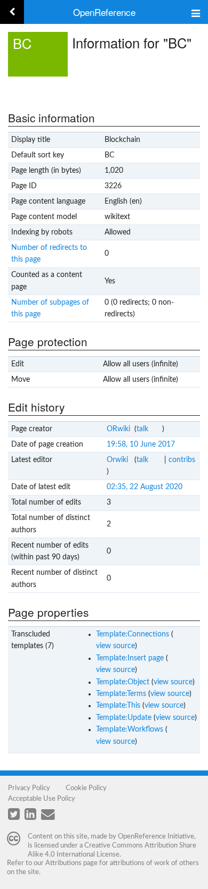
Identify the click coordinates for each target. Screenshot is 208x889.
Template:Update (123, 718)
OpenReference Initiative (156, 836)
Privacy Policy (29, 788)
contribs (182, 460)
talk (142, 429)
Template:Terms (121, 694)
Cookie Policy (86, 788)
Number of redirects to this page (49, 253)
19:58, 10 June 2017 (141, 444)
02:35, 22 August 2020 (144, 487)
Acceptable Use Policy (41, 798)
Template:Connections (132, 634)
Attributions (63, 863)
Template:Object (122, 682)
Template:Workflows (129, 729)
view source (115, 646)
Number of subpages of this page (50, 308)
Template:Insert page (130, 658)
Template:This (118, 705)
